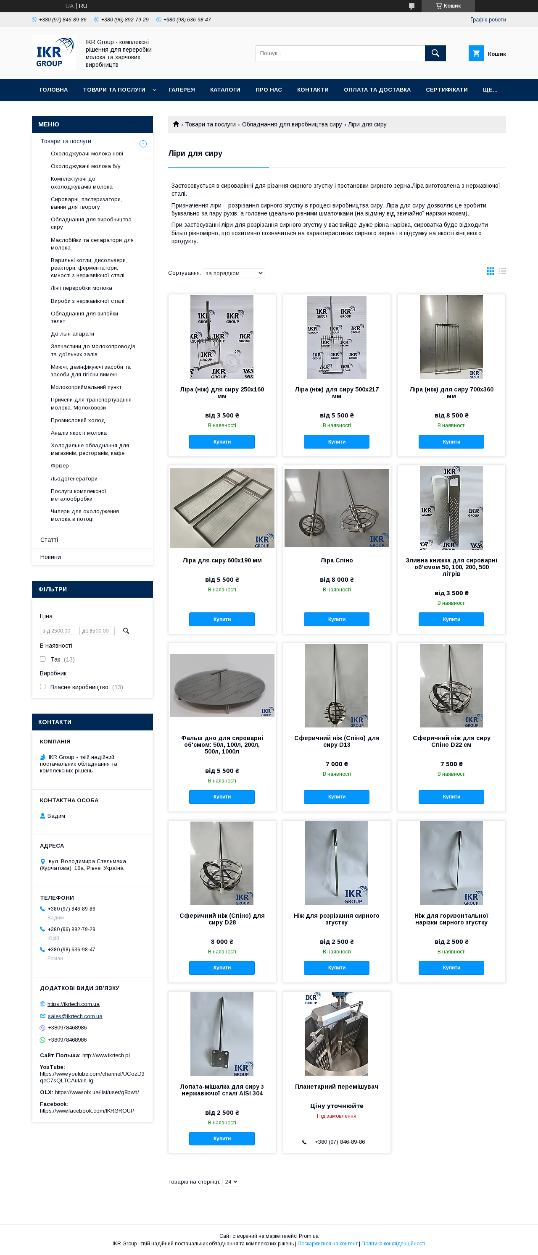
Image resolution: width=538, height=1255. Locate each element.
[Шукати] (435, 53)
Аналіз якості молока (79, 433)
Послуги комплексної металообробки (78, 495)
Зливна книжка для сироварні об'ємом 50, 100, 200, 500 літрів (451, 567)
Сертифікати (447, 90)
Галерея (182, 90)
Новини (50, 557)
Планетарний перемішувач (336, 1086)
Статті (49, 539)
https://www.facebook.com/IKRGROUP (87, 1111)
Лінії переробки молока (81, 288)
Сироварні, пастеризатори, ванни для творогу (86, 203)
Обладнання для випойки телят (84, 317)
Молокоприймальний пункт (86, 387)
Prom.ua (309, 1236)
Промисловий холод (78, 420)
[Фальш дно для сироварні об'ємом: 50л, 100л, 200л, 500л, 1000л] (222, 685)
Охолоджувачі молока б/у (86, 166)
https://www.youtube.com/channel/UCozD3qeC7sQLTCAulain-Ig (92, 1077)
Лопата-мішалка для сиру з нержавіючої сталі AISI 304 (222, 1090)
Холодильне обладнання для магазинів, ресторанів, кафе (90, 449)
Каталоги (225, 90)
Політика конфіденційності (393, 1244)
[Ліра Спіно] (336, 507)
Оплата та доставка (377, 90)
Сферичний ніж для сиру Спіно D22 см (452, 741)
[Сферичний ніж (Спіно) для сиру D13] (336, 685)
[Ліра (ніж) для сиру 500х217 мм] (336, 336)
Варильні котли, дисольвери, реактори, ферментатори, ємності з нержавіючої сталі (89, 267)
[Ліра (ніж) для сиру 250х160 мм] (222, 336)
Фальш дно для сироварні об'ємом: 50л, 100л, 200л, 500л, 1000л (222, 745)
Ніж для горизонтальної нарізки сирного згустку (451, 919)
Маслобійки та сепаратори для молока (92, 244)
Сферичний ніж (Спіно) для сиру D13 (337, 741)
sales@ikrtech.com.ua (75, 1016)
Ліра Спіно (336, 560)
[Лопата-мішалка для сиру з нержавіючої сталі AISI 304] (222, 1034)
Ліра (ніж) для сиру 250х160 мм (222, 392)
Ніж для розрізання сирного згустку (337, 919)
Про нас (269, 90)
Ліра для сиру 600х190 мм (222, 560)
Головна (54, 90)
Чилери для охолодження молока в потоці (85, 515)
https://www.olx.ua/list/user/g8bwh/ (97, 1092)
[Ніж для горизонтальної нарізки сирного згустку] (451, 863)
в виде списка (502, 273)
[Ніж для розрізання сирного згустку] (336, 863)
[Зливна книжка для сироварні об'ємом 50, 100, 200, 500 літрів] (451, 507)
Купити (222, 442)
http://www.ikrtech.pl (106, 1055)
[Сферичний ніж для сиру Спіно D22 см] (451, 685)
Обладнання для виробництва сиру (292, 124)
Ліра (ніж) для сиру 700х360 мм (451, 392)
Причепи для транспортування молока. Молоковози (91, 403)
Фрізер (60, 465)
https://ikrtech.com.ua (73, 1004)
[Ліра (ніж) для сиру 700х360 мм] (451, 336)
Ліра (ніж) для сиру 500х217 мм (337, 392)
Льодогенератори (74, 478)
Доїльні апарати (72, 334)
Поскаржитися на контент (328, 1244)
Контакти (313, 90)
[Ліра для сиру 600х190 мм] (222, 507)
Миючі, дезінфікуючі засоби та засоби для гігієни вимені (91, 371)
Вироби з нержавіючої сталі (87, 301)
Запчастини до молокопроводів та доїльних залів (93, 350)
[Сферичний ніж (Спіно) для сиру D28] (222, 863)
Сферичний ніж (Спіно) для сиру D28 (222, 919)
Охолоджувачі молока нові (87, 153)
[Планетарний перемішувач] (336, 1034)
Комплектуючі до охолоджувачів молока (82, 182)
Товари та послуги (114, 90)
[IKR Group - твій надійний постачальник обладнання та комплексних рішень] (54, 68)
